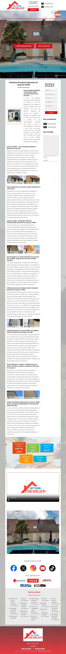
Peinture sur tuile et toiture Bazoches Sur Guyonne (14, 602)
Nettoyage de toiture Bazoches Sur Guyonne (14, 611)
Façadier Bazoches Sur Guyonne (45, 604)
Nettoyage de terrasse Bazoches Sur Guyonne (24, 613)
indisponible (49, 3)
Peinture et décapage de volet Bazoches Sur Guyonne (35, 610)
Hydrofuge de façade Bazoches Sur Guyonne (55, 617)
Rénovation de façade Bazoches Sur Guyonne (55, 609)
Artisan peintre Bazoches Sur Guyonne (55, 601)
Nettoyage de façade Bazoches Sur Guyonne (24, 605)
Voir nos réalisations (24, 46)
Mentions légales (44, 651)
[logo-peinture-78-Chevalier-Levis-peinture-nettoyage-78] (15, 5)
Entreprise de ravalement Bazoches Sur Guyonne (45, 613)
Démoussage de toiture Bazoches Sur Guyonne (35, 601)
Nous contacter (44, 46)
